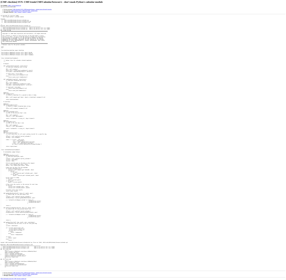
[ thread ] (20, 12)
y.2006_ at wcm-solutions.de (14, 5)
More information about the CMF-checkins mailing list (13, 278)
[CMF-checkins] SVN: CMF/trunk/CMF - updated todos (24, 10)
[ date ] (15, 12)
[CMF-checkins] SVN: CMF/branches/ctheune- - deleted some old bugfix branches (32, 9)
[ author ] (29, 12)
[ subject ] (24, 12)
